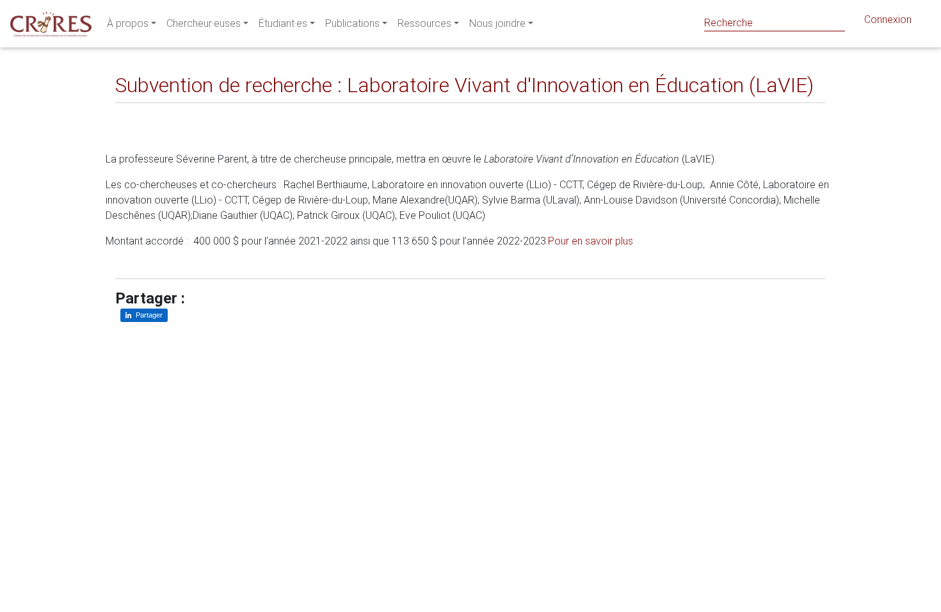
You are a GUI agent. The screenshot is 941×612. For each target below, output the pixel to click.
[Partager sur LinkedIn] (134, 113)
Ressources (424, 23)
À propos (128, 23)
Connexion (888, 19)
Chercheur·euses (203, 23)
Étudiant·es (283, 23)
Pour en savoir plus (590, 241)
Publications (352, 23)
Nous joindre (497, 23)
